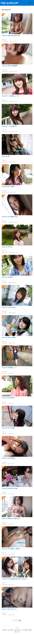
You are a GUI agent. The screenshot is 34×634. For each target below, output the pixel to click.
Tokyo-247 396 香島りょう (9, 367)
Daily (16, 631)
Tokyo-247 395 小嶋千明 (8, 397)
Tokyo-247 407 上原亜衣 (8, 186)
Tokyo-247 (4, 39)
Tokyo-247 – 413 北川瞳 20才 (9, 126)
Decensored (17, 630)
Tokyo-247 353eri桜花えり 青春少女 (11, 548)
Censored (4, 630)
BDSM (30, 630)
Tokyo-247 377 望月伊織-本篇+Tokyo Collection (14, 579)
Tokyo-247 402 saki (7, 247)
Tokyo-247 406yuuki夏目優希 (9, 66)
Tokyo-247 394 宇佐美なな (9, 458)
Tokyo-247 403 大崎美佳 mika (10, 216)
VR (21, 630)
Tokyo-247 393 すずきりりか (9, 609)
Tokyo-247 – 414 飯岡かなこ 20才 (10, 96)
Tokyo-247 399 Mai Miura (8, 307)
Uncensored (10, 630)
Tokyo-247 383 (6, 156)
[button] (30, 2)
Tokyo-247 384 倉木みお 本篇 (9, 488)
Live (19, 631)
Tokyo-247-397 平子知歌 (8, 428)
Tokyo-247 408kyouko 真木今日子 (11, 35)
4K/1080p (25, 630)
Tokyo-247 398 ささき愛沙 (9, 337)
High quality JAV (9, 2)
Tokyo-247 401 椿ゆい (7, 277)
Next (19, 620)
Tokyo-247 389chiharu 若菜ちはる (11, 518)
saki (17, 627)
